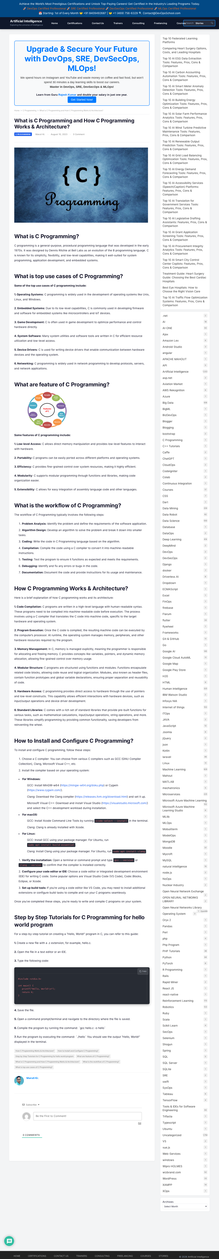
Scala (166, 1019)
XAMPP (167, 1184)
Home (17, 110)
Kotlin (166, 750)
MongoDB (169, 841)
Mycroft (167, 854)
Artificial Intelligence (26, 21)
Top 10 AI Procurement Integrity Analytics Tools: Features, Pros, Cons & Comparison (183, 249)
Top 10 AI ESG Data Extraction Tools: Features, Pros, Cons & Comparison (182, 62)
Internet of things (174, 707)
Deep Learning (172, 539)
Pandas (167, 926)
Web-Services (172, 1153)
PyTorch (168, 963)
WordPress (170, 1178)
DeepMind (169, 545)
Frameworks (170, 632)
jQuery (167, 738)
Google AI (169, 651)
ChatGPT (168, 458)
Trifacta (167, 1116)
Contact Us (61, 1256)
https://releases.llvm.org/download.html (101, 796)
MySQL (167, 860)
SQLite (167, 1069)
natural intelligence (175, 866)
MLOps (167, 823)
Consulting (102, 1256)
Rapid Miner (170, 982)
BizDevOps (170, 415)
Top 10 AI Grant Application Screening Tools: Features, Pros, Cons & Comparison (183, 236)
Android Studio (172, 346)
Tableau (168, 1094)
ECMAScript (170, 589)
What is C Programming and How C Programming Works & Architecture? (47, 1062)
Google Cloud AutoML (177, 657)
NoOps (167, 878)
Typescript (169, 1122)
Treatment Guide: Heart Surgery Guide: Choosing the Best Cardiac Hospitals (184, 277)
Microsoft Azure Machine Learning (185, 800)
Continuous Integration (177, 483)
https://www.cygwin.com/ (44, 790)
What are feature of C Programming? (93, 1056)
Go (164, 645)
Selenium (168, 1038)
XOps (166, 1191)
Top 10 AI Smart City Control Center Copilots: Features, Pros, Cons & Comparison (183, 263)
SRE (165, 1075)
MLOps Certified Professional (177, 8)
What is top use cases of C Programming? (34, 1067)
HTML (166, 682)
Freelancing (125, 1256)
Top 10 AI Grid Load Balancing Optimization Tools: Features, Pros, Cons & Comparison (185, 159)
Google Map (170, 663)
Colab (166, 477)
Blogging (168, 427)
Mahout (167, 775)
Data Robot (170, 514)
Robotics (168, 1007)
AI (164, 321)
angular (167, 353)
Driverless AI (171, 576)
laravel (167, 757)
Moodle (167, 847)
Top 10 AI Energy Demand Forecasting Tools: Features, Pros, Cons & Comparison (184, 173)
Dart (165, 502)
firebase (168, 607)
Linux (166, 763)
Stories (163, 1256)
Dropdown (169, 583)
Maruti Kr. (40, 134)
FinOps (167, 601)
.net (165, 315)
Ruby (166, 1013)
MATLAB (168, 781)
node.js (167, 872)
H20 (165, 676)
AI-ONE (167, 328)
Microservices (171, 794)
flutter (166, 620)
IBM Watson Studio (175, 694)
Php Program (171, 944)
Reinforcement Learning (178, 1000)
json (165, 744)
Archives (168, 1202)
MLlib (166, 816)
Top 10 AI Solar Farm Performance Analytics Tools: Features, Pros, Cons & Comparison (185, 117)
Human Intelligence (175, 688)
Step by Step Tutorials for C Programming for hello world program (44, 1056)
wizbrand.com (172, 1172)
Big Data (168, 402)
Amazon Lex (171, 340)
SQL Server (170, 1063)
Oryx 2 (167, 920)
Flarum (167, 614)
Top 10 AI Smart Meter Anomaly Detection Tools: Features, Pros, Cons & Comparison (183, 90)
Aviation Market (173, 384)
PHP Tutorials (171, 951)
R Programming (172, 969)
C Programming (29, 110)
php (165, 938)
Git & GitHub (171, 638)
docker (167, 570)
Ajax (165, 334)
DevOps (168, 551)
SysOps (167, 1087)
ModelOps (169, 835)
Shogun (167, 1044)
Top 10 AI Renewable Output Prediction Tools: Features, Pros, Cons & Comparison (183, 145)
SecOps (168, 1031)
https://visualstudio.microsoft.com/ (124, 803)
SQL (165, 1056)
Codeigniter (170, 471)
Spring (167, 1050)
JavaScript (169, 725)
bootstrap (169, 433)
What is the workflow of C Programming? (101, 1062)
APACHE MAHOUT (175, 359)
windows (168, 1160)
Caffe (166, 452)
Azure (166, 396)
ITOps (166, 713)
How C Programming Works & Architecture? (35, 1051)
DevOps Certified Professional (46, 8)
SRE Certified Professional (88, 8)
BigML (167, 409)
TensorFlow (170, 1100)
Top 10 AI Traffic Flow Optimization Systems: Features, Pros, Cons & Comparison (185, 301)
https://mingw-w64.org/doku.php (82, 785)
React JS (168, 988)
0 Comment (79, 134)
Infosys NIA (170, 701)
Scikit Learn (170, 1025)
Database (169, 527)
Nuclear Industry (173, 885)
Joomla (167, 732)
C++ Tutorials (171, 446)
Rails (166, 976)
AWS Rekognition (174, 390)
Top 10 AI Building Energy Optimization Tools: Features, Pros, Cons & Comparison (185, 103)
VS (164, 1141)
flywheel (168, 626)
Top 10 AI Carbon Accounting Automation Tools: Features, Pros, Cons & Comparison (184, 76)
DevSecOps (170, 558)
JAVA (166, 719)
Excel (166, 595)
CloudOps (169, 464)
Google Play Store (174, 670)
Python (167, 957)
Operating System (174, 913)
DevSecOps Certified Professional (131, 8)
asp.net (167, 378)
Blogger (167, 421)
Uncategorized (172, 1135)
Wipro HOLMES (172, 1166)
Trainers (81, 1256)
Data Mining (170, 508)
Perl (165, 932)
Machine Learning (174, 769)
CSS (165, 496)
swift (166, 1081)
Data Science (171, 520)
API (165, 365)
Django (167, 564)
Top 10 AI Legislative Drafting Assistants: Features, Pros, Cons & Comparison (185, 222)
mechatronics (171, 788)
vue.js (166, 1147)
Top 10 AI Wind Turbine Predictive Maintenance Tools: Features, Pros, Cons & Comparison (184, 131)
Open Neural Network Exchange (183, 891)
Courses (168, 489)
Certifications (37, 1256)
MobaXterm (170, 829)
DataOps (168, 533)
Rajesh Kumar (67, 94)
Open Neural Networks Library (182, 907)
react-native (170, 994)
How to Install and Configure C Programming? (78, 1051)
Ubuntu (167, 1129)
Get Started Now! (82, 99)
